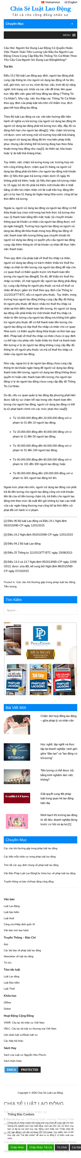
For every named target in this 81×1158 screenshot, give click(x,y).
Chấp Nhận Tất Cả (40, 1147)
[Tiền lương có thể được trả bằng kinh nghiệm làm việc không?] (22, 776)
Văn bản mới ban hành (16, 930)
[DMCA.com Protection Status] (22, 1072)
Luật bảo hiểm (11, 912)
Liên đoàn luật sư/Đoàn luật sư (21, 1034)
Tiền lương (10, 586)
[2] (42, 148)
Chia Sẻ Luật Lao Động (40, 8)
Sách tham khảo (13, 1061)
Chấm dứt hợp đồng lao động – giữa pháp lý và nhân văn (58, 718)
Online (7, 1008)
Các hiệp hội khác (13, 1040)
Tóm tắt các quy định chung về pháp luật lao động (31, 865)
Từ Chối (62, 1147)
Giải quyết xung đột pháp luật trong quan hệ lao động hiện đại (56, 798)
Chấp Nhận (17, 1147)
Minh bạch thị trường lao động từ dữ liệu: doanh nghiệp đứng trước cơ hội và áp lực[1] (58, 819)
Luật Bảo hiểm (12, 982)
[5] (65, 408)
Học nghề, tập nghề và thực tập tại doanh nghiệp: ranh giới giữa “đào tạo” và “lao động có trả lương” (58, 751)
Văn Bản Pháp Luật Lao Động (20, 873)
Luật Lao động (11, 976)
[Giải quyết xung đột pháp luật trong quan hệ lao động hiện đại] (22, 797)
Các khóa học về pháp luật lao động (55, 873)
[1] (46, 130)
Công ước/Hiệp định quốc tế (19, 924)
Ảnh (6, 944)
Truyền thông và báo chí (17, 881)
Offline (7, 1002)
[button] (67, 35)
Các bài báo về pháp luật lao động (22, 950)
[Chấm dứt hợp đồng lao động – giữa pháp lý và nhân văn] (22, 724)
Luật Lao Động (12, 906)
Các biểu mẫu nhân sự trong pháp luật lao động (30, 856)
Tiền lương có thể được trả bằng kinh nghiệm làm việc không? (56, 775)
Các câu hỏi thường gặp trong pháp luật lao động (45, 582)
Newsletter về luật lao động (18, 956)
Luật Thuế (9, 988)
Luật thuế (9, 918)
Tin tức (8, 962)
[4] (37, 276)
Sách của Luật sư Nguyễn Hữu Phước (25, 1055)
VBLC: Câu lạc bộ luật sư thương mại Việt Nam (30, 1028)
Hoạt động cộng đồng (41, 881)
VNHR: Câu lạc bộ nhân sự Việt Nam (24, 1022)
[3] (21, 226)
